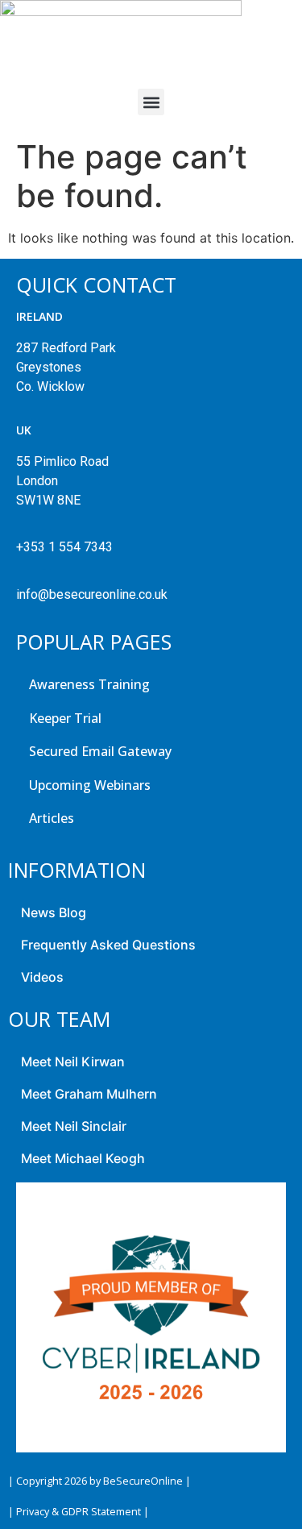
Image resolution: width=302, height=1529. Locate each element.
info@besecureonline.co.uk (92, 594)
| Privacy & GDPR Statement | (78, 1512)
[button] (151, 102)
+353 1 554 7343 (64, 547)
